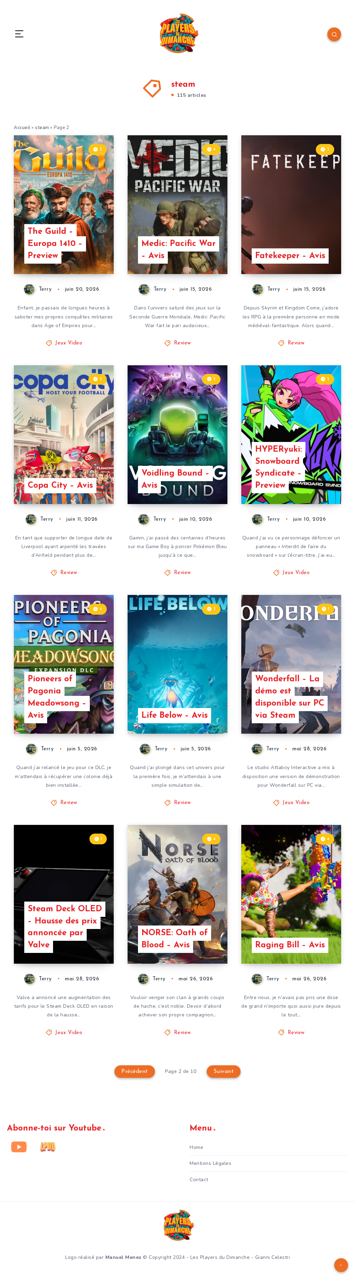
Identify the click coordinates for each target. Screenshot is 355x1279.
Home (196, 1147)
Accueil (22, 128)
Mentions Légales (210, 1163)
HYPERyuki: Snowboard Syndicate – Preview (278, 467)
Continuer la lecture (87, 255)
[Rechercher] (334, 34)
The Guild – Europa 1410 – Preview (55, 244)
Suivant (224, 1071)
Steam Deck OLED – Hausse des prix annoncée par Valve (65, 927)
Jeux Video (68, 343)
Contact (199, 1179)
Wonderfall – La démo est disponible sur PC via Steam (289, 697)
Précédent (134, 1071)
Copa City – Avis (60, 485)
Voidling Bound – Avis (175, 479)
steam (42, 128)
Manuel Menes (123, 1257)
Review (182, 343)
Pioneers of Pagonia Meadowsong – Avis (57, 697)
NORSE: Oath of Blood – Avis (174, 939)
